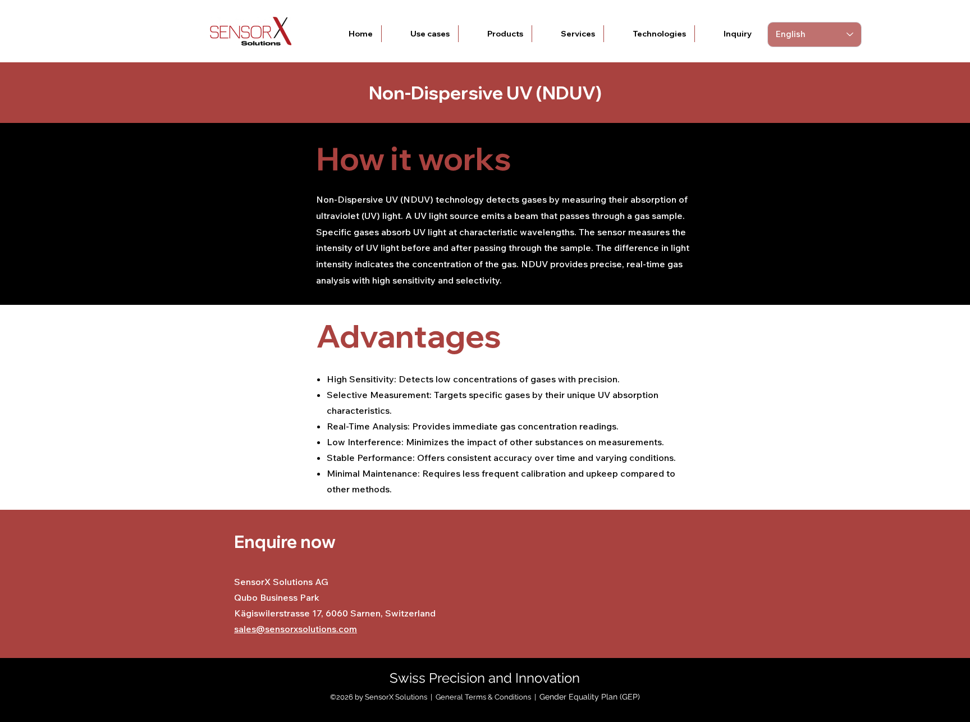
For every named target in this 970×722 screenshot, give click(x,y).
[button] (420, 33)
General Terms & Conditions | (487, 697)
